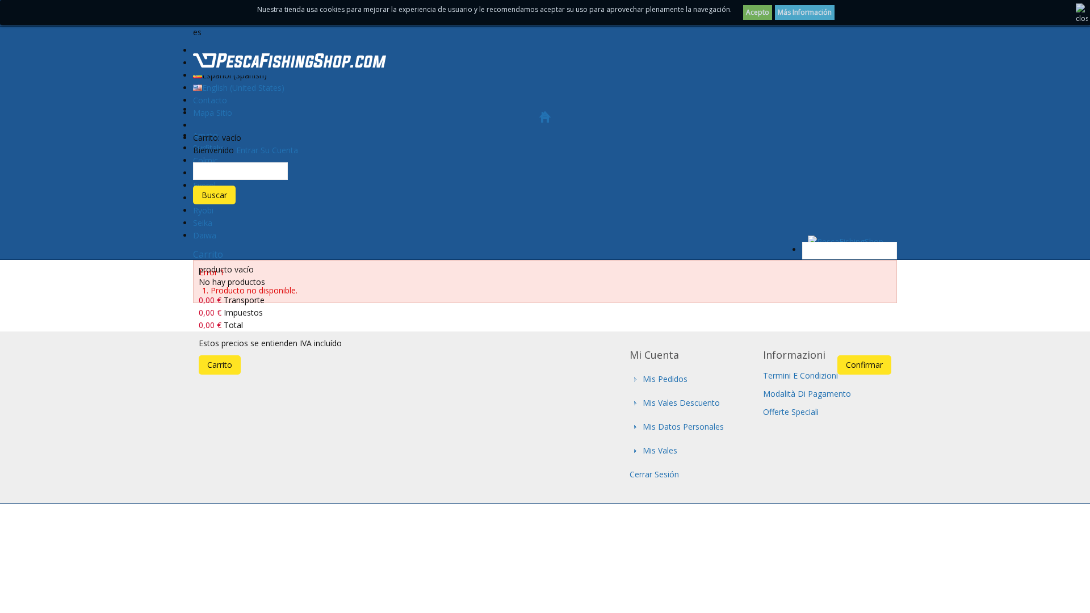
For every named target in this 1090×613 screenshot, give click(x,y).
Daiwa (204, 235)
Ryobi (203, 210)
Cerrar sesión (654, 474)
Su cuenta (279, 150)
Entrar (247, 150)
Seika (202, 222)
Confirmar (864, 364)
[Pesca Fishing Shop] (289, 62)
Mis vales (660, 450)
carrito (208, 254)
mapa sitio (212, 112)
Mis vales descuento (681, 402)
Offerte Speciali (791, 411)
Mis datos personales (683, 426)
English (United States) (243, 87)
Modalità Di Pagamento (807, 393)
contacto (210, 100)
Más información (805, 12)
